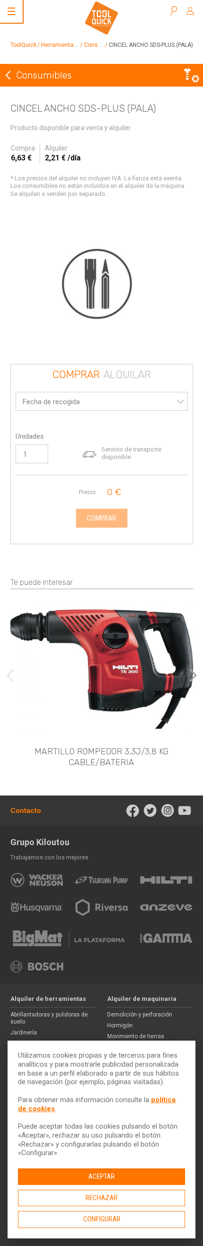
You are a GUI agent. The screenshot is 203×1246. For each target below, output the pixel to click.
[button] (193, 675)
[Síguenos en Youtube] (184, 811)
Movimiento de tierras (135, 1036)
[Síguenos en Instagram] (167, 811)
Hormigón (120, 1025)
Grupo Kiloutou (39, 842)
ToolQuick (23, 45)
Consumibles (101, 45)
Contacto (25, 810)
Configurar (101, 1219)
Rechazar (101, 1197)
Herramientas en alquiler (73, 45)
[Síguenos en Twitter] (150, 811)
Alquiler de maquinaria (142, 998)
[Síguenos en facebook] (133, 811)
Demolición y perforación (139, 1014)
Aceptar (101, 1176)
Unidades (30, 436)
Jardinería (23, 1032)
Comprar (76, 375)
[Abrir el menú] (11, 11)
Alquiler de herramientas (48, 998)
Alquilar (127, 375)
